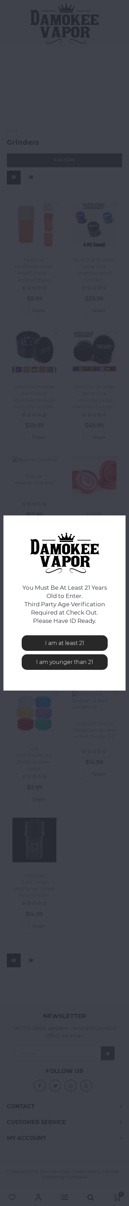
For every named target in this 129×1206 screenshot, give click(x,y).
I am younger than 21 (64, 662)
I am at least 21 (64, 643)
